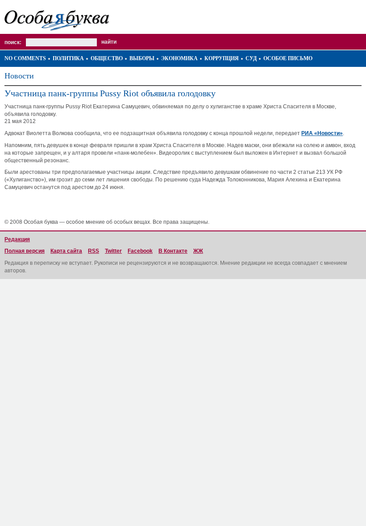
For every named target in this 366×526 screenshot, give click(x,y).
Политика (68, 58)
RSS (93, 251)
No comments (25, 58)
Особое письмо (287, 58)
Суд (251, 58)
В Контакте (172, 251)
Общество (107, 58)
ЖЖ (198, 251)
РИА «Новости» (322, 133)
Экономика (179, 58)
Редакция (17, 239)
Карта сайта (66, 251)
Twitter (113, 251)
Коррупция (221, 58)
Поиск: (12, 42)
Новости (19, 75)
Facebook (140, 251)
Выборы (141, 58)
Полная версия (24, 251)
